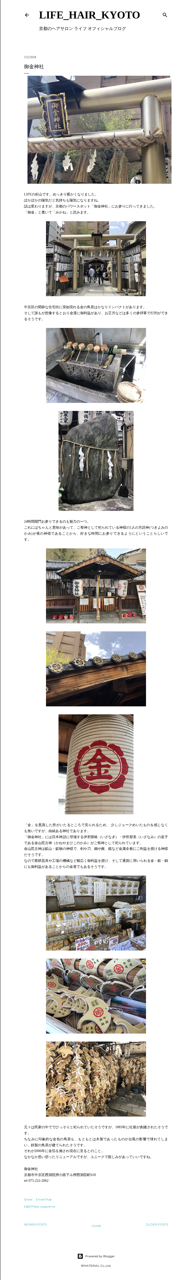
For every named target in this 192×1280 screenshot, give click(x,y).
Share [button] (28, 1199)
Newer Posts (35, 1224)
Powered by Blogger (100, 1256)
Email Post (44, 1199)
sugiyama (47, 1206)
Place (35, 1206)
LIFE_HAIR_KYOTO (89, 15)
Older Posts (157, 1224)
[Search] (165, 14)
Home (96, 1226)
